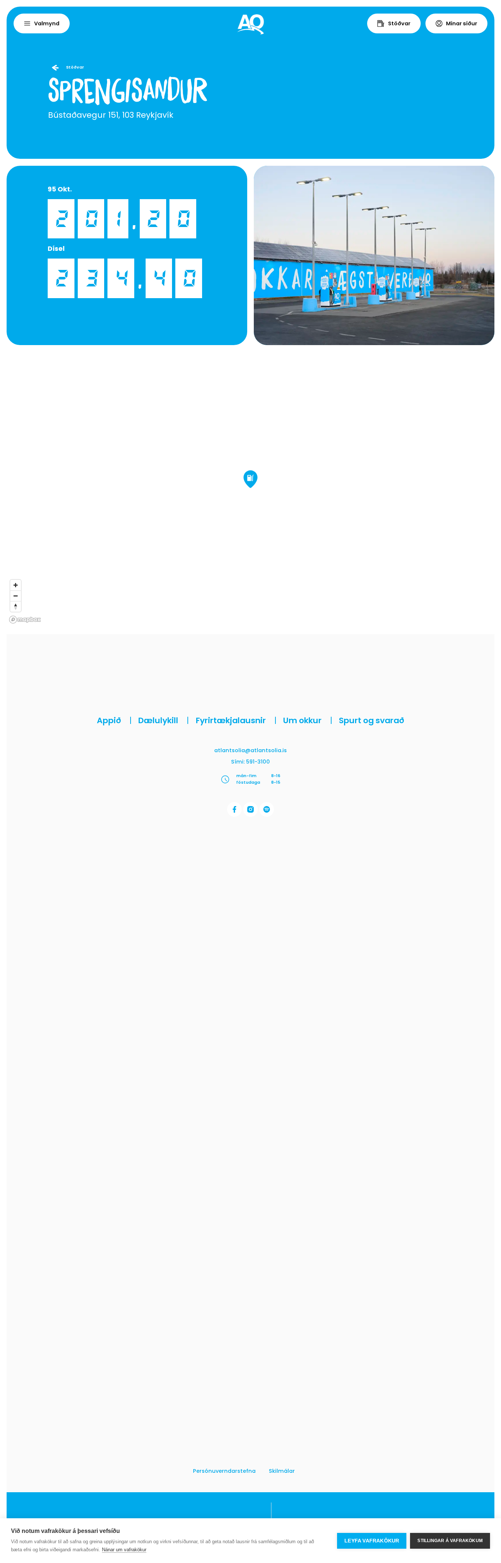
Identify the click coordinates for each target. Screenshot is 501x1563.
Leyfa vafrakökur (371, 1541)
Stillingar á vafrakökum (450, 1540)
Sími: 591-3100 (250, 761)
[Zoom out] (15, 595)
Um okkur (307, 720)
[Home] (250, 24)
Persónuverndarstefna (224, 1471)
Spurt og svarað (371, 720)
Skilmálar (282, 1471)
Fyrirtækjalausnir (236, 720)
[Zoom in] (15, 585)
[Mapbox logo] (25, 619)
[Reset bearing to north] (15, 606)
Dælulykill (163, 720)
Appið (114, 720)
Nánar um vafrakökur (124, 1549)
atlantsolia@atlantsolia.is (250, 750)
